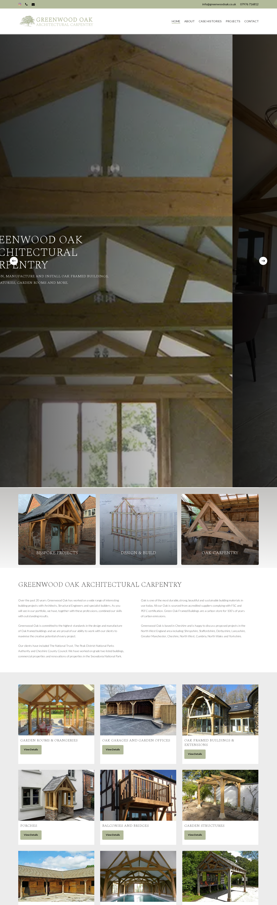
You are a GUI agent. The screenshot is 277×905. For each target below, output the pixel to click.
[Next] (263, 261)
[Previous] (14, 261)
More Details (56, 705)
